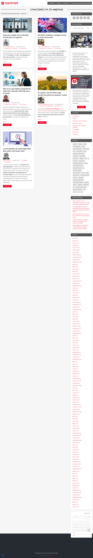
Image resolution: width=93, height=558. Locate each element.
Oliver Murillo (6, 102)
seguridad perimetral (78, 182)
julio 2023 (75, 312)
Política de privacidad (45, 553)
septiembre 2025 (77, 262)
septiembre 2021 (77, 359)
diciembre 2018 (77, 433)
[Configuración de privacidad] (2, 555)
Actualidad (51, 3)
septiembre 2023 (77, 309)
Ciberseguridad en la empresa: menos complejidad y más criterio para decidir (81, 221)
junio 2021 (75, 364)
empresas (75, 156)
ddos (84, 151)
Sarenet (51, 555)
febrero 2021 (76, 373)
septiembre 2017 (77, 468)
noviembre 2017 (77, 464)
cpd (74, 151)
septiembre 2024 (77, 285)
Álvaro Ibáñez (6, 160)
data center (79, 151)
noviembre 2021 (77, 354)
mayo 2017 (75, 478)
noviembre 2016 (77, 492)
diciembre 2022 (77, 326)
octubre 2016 (76, 495)
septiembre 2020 (77, 385)
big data (80, 144)
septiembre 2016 (77, 497)
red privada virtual (85, 175)
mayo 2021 (75, 366)
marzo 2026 (76, 247)
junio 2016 (75, 504)
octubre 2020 (76, 383)
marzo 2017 (76, 483)
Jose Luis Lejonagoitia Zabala (45, 104)
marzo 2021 (76, 371)
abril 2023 (75, 319)
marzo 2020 (76, 397)
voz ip (74, 191)
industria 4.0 (81, 160)
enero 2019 (75, 430)
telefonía (80, 184)
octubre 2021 (76, 357)
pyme (87, 172)
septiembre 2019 (77, 411)
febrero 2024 (76, 297)
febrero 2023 (76, 323)
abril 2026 (75, 245)
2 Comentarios (22, 48)
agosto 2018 (76, 442)
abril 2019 (75, 423)
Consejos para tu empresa (10, 48)
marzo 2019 (76, 426)
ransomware (76, 175)
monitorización (76, 172)
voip (84, 189)
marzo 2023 (76, 321)
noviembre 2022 (77, 328)
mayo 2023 (76, 316)
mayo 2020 (76, 392)
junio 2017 (75, 476)
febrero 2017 (76, 485)
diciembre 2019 (77, 404)
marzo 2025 (76, 274)
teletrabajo (86, 184)
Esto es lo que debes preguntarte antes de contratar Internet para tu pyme (17, 91)
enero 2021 (75, 376)
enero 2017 (75, 488)
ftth (85, 158)
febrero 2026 (76, 250)
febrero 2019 (76, 428)
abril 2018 (75, 452)
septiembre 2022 (77, 333)
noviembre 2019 (77, 407)
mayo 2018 (76, 449)
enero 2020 (76, 402)
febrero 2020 (76, 400)
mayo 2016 (76, 507)
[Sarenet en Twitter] (77, 19)
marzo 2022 (76, 345)
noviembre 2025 (77, 257)
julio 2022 (75, 335)
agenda (75, 144)
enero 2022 (76, 350)
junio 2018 (75, 447)
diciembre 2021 (77, 352)
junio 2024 (75, 290)
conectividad (86, 148)
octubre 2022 (76, 331)
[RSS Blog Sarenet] (88, 19)
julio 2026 (75, 238)
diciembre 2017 (77, 461)
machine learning (77, 170)
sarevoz (75, 177)
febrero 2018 (76, 457)
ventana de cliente (77, 189)
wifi (82, 191)
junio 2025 (75, 266)
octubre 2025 (76, 259)
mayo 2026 (76, 243)
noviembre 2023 (77, 304)
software (87, 182)
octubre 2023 (76, 307)
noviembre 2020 (77, 381)
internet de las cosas (78, 165)
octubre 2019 (76, 409)
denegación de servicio (78, 153)
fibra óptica (75, 158)
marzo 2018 (76, 454)
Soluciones (66, 3)
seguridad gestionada (78, 180)
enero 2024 (76, 300)
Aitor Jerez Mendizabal (44, 46)
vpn (78, 191)
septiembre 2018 (77, 440)
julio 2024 (75, 288)
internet (85, 163)
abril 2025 (75, 271)
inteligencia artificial (77, 163)
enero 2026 (76, 252)
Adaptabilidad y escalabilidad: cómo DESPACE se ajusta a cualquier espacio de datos (81, 227)
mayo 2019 (76, 421)
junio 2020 (75, 390)
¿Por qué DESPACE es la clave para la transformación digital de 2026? (81, 215)
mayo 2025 (76, 269)
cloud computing (77, 148)
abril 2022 (75, 342)
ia (88, 158)
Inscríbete (81, 107)
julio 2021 (75, 361)
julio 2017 (75, 473)
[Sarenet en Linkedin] (81, 19)
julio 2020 (75, 388)
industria (75, 160)
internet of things (77, 168)
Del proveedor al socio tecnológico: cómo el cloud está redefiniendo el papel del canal (81, 202)
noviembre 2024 (77, 281)
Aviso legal (37, 553)
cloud (83, 146)
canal (85, 144)
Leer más (7, 65)
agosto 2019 (76, 414)
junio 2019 (75, 419)
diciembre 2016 (77, 490)
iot (83, 168)
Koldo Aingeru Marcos (9, 46)
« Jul (74, 535)
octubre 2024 (76, 283)
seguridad (80, 177)
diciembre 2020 (77, 378)
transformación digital (81, 187)
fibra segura (82, 156)
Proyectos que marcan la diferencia (81, 3)
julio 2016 (75, 502)
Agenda (59, 3)
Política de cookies (54, 553)
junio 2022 (75, 338)
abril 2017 (75, 480)
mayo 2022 (76, 340)
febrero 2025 (76, 276)
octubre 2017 (76, 466)
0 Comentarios (22, 104)
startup (74, 184)
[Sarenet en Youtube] (85, 19)
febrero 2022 (76, 347)
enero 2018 (75, 459)
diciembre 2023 (77, 302)
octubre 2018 (76, 438)
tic (73, 187)
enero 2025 (76, 278)
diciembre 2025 (77, 254)
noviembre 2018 (77, 435)
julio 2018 (75, 445)
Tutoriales (75, 134)
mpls (83, 172)
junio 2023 (75, 314)
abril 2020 (75, 395)
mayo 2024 (76, 293)
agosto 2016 (76, 499)
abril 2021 (75, 369)
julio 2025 (75, 264)
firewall (81, 158)
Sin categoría (76, 129)
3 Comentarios (7, 162)
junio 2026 (75, 240)
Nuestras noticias (77, 123)
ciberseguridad (76, 146)
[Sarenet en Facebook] (74, 19)
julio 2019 (75, 416)
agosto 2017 (76, 471)
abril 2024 (75, 295)
